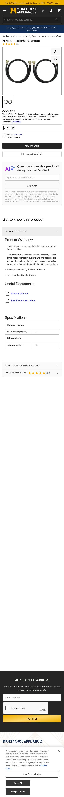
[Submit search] (56, 19)
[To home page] (23, 11)
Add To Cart (32, 146)
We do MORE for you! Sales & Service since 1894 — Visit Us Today (32, 3)
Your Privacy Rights (32, 774)
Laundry (18, 36)
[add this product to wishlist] (55, 59)
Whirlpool (18, 135)
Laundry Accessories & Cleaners (39, 36)
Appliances (7, 36)
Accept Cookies (18, 791)
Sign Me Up (32, 718)
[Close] (59, 751)
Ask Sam (32, 186)
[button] (4, 10)
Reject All (18, 783)
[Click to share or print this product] (55, 51)
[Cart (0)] (59, 10)
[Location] (42, 10)
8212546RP (15, 138)
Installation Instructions (23, 300)
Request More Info (34, 154)
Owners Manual (19, 293)
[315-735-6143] (50, 10)
